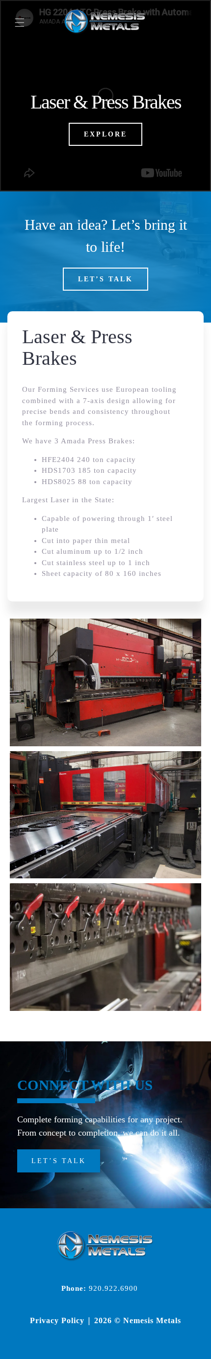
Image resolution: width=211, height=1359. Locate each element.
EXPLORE (105, 134)
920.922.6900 (113, 1288)
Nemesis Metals (152, 1320)
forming (49, 423)
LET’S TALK (105, 279)
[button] (19, 22)
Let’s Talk (58, 1161)
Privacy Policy (57, 1320)
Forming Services (68, 389)
